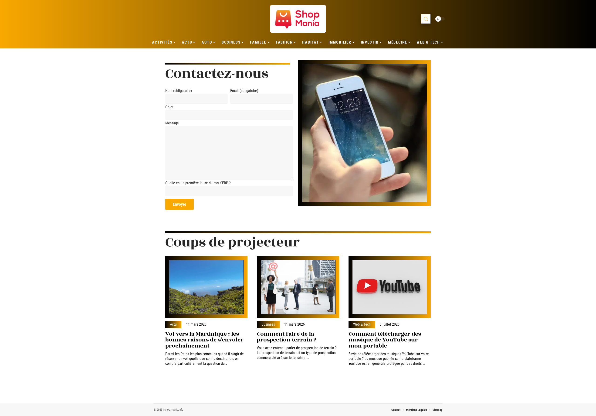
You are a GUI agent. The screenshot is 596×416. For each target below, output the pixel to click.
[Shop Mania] (298, 19)
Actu (173, 324)
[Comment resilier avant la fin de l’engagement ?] (364, 133)
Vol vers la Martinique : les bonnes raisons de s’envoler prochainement (204, 340)
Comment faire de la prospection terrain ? (286, 337)
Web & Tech (362, 324)
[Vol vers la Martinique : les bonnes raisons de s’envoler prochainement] (206, 287)
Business (268, 324)
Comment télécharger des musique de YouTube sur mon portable (385, 340)
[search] (425, 19)
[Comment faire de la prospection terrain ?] (298, 287)
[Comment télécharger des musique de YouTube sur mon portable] (389, 287)
